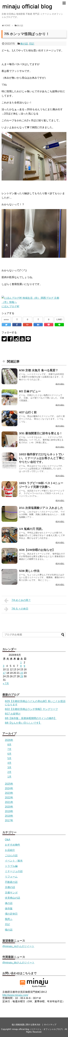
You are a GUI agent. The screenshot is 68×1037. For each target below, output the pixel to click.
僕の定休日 (11, 913)
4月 (9, 763)
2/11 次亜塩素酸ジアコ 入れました (41, 507)
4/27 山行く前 (28, 412)
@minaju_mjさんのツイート (18, 946)
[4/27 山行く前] (9, 418)
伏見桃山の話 (12, 897)
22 (21, 673)
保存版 (8, 908)
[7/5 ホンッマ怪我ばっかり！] (38, 324)
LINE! (59, 319)
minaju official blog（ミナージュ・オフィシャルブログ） (38, 1029)
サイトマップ (50, 1024)
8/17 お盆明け (13, 713)
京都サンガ (11, 892)
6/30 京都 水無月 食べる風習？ (38, 370)
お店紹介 (10, 850)
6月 (9, 753)
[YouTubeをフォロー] (22, 338)
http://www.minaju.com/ (15, 995)
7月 (9, 749)
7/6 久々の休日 (20, 608)
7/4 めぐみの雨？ (21, 600)
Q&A (7, 839)
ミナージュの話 (14, 871)
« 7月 (6, 683)
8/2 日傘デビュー (30, 391)
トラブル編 (11, 866)
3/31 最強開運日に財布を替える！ (40, 433)
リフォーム (11, 876)
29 (21, 676)
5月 (9, 758)
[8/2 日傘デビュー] (9, 397)
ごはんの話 (11, 855)
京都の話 (10, 887)
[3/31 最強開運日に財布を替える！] (9, 439)
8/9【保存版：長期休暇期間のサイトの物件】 (30, 718)
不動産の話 (11, 882)
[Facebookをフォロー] (10, 338)
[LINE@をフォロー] (28, 338)
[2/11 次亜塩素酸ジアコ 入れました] (9, 514)
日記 (31, 43)
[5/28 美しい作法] (9, 577)
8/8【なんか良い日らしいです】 (23, 722)
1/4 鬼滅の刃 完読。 (31, 528)
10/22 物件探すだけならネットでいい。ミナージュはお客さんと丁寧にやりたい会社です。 (42, 458)
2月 (9, 772)
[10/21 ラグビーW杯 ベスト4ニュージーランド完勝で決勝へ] (9, 489)
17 (4, 673)
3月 (9, 767)
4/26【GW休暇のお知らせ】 (37, 549)
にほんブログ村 (10, 306)
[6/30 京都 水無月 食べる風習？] (9, 376)
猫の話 (8, 929)
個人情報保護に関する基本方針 (26, 1024)
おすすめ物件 (12, 844)
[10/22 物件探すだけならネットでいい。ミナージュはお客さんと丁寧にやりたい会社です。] (9, 460)
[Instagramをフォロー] (16, 338)
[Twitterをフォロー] (4, 338)
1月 (9, 776)
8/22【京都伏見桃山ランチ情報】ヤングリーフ (31, 709)
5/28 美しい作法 (29, 570)
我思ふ (8, 919)
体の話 (24, 43)
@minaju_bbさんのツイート (18, 962)
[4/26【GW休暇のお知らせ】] (9, 556)
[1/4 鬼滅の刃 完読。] (9, 535)
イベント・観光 (14, 860)
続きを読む (60, 384)
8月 (9, 744)
